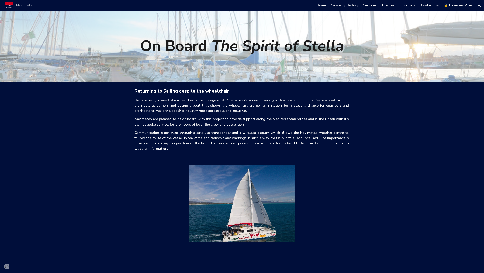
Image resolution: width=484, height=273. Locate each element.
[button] (479, 5)
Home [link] (321, 5)
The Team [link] (389, 5)
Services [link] (369, 5)
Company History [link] (344, 5)
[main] (242, 46)
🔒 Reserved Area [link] (458, 5)
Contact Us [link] (430, 5)
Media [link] (407, 5)
